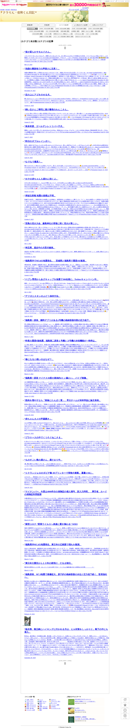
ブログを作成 (120, 1)
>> (108, 1)
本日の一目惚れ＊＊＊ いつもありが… (85, 701)
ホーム (125, 702)
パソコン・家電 (55, 704)
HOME (2, 9)
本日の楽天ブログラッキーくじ (83, 699)
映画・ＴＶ (42, 703)
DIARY (8, 9)
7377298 (84, 8)
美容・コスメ (30, 703)
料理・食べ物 (30, 708)
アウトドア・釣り (55, 701)
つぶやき (77, 708)
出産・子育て (30, 699)
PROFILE (14, 9)
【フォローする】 (74, 9)
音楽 (40, 704)
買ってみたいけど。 (80, 710)
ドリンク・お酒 (31, 710)
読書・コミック (43, 706)
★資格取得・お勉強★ (80, 716)
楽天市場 (127, 1)
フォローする (125, 707)
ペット (41, 699)
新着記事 (125, 712)
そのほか (20, 1)
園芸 (40, 710)
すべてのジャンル (55, 708)
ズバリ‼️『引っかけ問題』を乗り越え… (85, 719)
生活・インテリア (31, 706)
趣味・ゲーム (42, 701)
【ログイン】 (84, 9)
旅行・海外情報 (43, 708)
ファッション (30, 701)
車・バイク (54, 703)
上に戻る (125, 718)
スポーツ (53, 699)
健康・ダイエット (31, 704)
